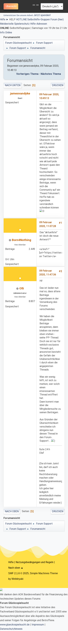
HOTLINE (21, 19)
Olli (21, 288)
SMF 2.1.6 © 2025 (18, 573)
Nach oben (12, 511)
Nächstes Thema (51, 73)
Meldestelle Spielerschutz (15, 23)
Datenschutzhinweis (11, 628)
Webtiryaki (17, 579)
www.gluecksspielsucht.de (15, 624)
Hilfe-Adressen (38, 23)
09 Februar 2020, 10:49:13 (49, 96)
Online (8, 32)
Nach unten (12, 85)
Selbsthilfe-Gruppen (38, 19)
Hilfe (4, 19)
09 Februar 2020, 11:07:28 (47, 224)
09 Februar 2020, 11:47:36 (47, 272)
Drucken (57, 85)
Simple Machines (39, 573)
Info (2, 32)
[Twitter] (6, 254)
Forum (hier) (57, 19)
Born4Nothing (21, 240)
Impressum (38, 624)
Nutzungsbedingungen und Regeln (34, 562)
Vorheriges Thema (27, 73)
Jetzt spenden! (27, 15)
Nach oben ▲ (15, 567)
